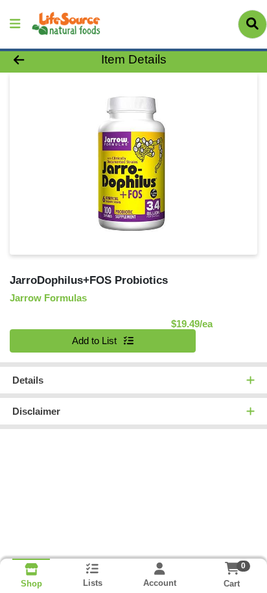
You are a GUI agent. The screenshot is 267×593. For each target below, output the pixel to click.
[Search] (252, 24)
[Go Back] (41, 60)
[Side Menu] (15, 24)
